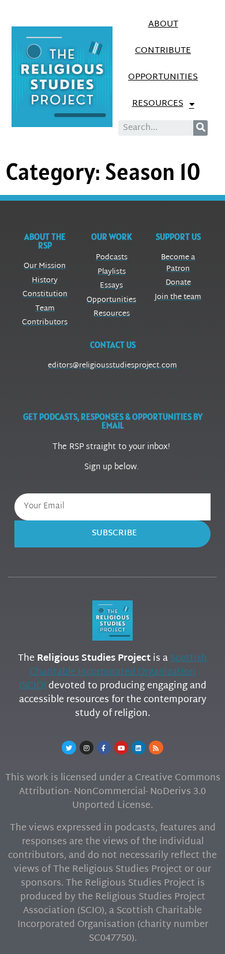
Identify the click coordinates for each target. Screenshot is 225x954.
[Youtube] (121, 747)
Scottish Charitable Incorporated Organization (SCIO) (113, 672)
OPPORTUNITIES (163, 77)
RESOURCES (157, 104)
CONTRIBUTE (163, 51)
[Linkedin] (138, 747)
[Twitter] (69, 747)
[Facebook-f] (104, 747)
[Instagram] (86, 747)
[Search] (200, 128)
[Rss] (156, 747)
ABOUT (163, 24)
